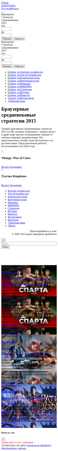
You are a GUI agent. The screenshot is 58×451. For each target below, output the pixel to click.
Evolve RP (8, 342)
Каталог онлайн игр (19, 190)
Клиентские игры (17, 196)
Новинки (13, 202)
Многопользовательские (14, 279)
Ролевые (11, 348)
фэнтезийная (30, 403)
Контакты (13, 219)
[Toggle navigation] (2, 12)
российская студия (11, 324)
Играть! (18, 333)
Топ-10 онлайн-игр (18, 193)
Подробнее (16, 167)
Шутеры (12, 211)
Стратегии (13, 208)
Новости (12, 214)
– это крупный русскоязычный (24, 354)
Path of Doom (10, 391)
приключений (21, 418)
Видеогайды (14, 217)
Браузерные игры (17, 199)
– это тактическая (18, 284)
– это (12, 403)
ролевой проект (10, 357)
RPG (31, 279)
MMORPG (13, 205)
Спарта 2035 (10, 272)
